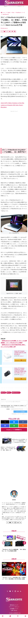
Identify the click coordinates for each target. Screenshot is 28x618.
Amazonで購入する (20, 360)
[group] (14, 543)
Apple (4, 392)
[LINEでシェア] (12, 31)
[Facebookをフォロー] (23, 422)
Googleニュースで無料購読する (14, 429)
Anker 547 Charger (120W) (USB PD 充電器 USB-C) (20, 352)
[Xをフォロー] (5, 422)
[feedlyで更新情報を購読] (14, 425)
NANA (14, 499)
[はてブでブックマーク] (10, 31)
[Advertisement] (14, 126)
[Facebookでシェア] (7, 31)
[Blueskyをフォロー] (14, 422)
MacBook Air (17, 392)
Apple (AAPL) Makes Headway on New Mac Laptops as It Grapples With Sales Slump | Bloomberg (12, 105)
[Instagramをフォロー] (5, 425)
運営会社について (14, 605)
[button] (15, 31)
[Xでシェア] (2, 31)
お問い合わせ (14, 610)
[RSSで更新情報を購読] (23, 425)
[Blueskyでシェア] (4, 31)
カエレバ (21, 355)
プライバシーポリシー (14, 606)
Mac (9, 392)
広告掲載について (14, 608)
